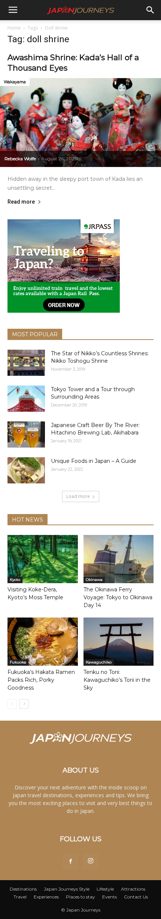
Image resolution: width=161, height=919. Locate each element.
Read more (21, 202)
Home (14, 28)
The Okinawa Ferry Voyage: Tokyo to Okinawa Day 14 (117, 597)
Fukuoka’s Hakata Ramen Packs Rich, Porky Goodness (41, 680)
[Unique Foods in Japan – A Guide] (26, 470)
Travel (20, 897)
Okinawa (94, 579)
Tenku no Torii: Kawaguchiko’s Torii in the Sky (117, 680)
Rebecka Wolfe (20, 158)
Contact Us (136, 897)
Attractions (133, 889)
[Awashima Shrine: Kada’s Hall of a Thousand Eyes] (80, 122)
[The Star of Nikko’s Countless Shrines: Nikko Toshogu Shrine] (26, 363)
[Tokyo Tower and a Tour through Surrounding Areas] (26, 399)
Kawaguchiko (99, 662)
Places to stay (80, 897)
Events (109, 897)
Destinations (23, 889)
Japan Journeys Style (66, 889)
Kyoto (15, 579)
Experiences (46, 897)
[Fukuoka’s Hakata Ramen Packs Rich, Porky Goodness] (42, 642)
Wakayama (15, 81)
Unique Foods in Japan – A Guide (93, 461)
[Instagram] (90, 861)
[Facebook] (70, 861)
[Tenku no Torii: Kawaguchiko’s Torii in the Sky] (118, 642)
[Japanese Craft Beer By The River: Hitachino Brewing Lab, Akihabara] (26, 434)
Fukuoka (18, 662)
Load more (78, 496)
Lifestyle (105, 889)
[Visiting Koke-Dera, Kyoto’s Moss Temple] (42, 559)
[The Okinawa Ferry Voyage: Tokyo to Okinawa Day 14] (118, 559)
